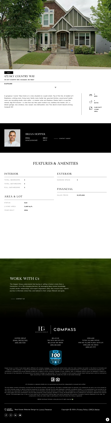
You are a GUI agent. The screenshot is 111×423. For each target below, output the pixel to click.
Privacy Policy (82, 410)
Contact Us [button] (20, 299)
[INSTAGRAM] (10, 415)
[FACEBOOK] (6, 415)
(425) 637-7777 (91, 347)
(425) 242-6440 (55, 345)
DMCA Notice (94, 410)
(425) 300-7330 (20, 342)
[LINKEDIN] (15, 415)
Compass (46, 368)
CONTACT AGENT (65, 138)
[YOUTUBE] (20, 415)
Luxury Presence (45, 410)
